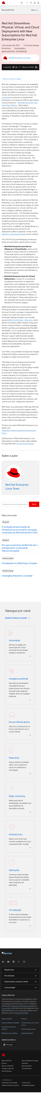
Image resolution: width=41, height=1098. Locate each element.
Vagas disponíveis (27, 1033)
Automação (14, 640)
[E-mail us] (22, 67)
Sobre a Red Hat (6, 1061)
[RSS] (36, 67)
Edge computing (17, 796)
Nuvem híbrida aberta (19, 722)
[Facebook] (13, 962)
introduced (6, 97)
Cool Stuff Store (27, 1068)
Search (34, 504)
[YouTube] (8, 962)
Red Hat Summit (7, 1071)
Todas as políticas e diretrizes (10, 1085)
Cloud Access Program (25, 444)
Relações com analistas (9, 1033)
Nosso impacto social (28, 1029)
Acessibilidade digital (28, 1085)
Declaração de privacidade (9, 1083)
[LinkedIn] (3, 962)
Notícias (24, 1019)
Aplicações (14, 870)
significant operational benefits (14, 234)
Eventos (4, 1063)
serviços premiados (21, 1013)
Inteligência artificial (18, 678)
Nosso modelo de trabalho (10, 1023)
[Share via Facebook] (13, 67)
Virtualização (21, 51)
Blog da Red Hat (8, 10)
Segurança (14, 757)
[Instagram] (24, 962)
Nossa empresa (7, 1019)
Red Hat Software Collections (21, 320)
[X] (18, 962)
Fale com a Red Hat (7, 1066)
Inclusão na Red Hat (8, 1068)
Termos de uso (26, 1083)
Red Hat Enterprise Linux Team (20, 58)
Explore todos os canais (16, 618)
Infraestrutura (15, 834)
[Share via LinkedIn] (16, 67)
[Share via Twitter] (19, 67)
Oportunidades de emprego (30, 1061)
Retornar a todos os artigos (12, 79)
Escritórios (25, 1063)
